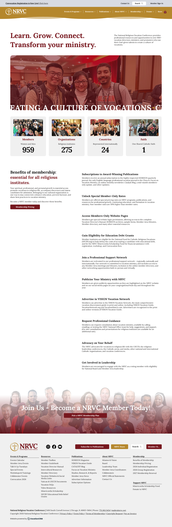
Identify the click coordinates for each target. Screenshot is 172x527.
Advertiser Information (81, 479)
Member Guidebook (50, 463)
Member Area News (80, 476)
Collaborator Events (18, 476)
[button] (165, 11)
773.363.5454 (104, 510)
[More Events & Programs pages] (80, 11)
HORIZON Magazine (80, 460)
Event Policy (79, 513)
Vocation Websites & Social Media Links (52, 477)
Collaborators (108, 473)
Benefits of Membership (143, 460)
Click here (27, 3)
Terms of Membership (95, 513)
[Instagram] (48, 447)
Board (104, 463)
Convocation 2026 (18, 479)
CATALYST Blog (78, 466)
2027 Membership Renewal (144, 473)
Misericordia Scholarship (52, 491)
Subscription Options (81, 482)
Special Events (16, 470)
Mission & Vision (109, 460)
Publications (77, 456)
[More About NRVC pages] (126, 11)
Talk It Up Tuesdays (18, 466)
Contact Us (125, 3)
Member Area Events (19, 463)
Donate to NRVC (140, 489)
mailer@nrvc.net (119, 510)
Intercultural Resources (51, 470)
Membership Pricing (142, 463)
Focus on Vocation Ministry (83, 470)
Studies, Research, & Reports (84, 473)
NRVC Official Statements (113, 476)
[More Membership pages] (142, 11)
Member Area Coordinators (114, 470)
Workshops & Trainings (20, 473)
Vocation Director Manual (52, 466)
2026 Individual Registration (145, 466)
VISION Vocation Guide (82, 463)
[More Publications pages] (110, 11)
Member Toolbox (48, 460)
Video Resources (48, 488)
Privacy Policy (66, 513)
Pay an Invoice (130, 513)
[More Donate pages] (153, 11)
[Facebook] (54, 447)
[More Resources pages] (94, 11)
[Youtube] (60, 447)
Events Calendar (17, 460)
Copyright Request (114, 513)
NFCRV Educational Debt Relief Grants (54, 495)
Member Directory (49, 473)
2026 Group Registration (143, 470)
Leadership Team (109, 466)
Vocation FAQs (47, 485)
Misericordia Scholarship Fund (146, 486)
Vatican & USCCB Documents (54, 481)
